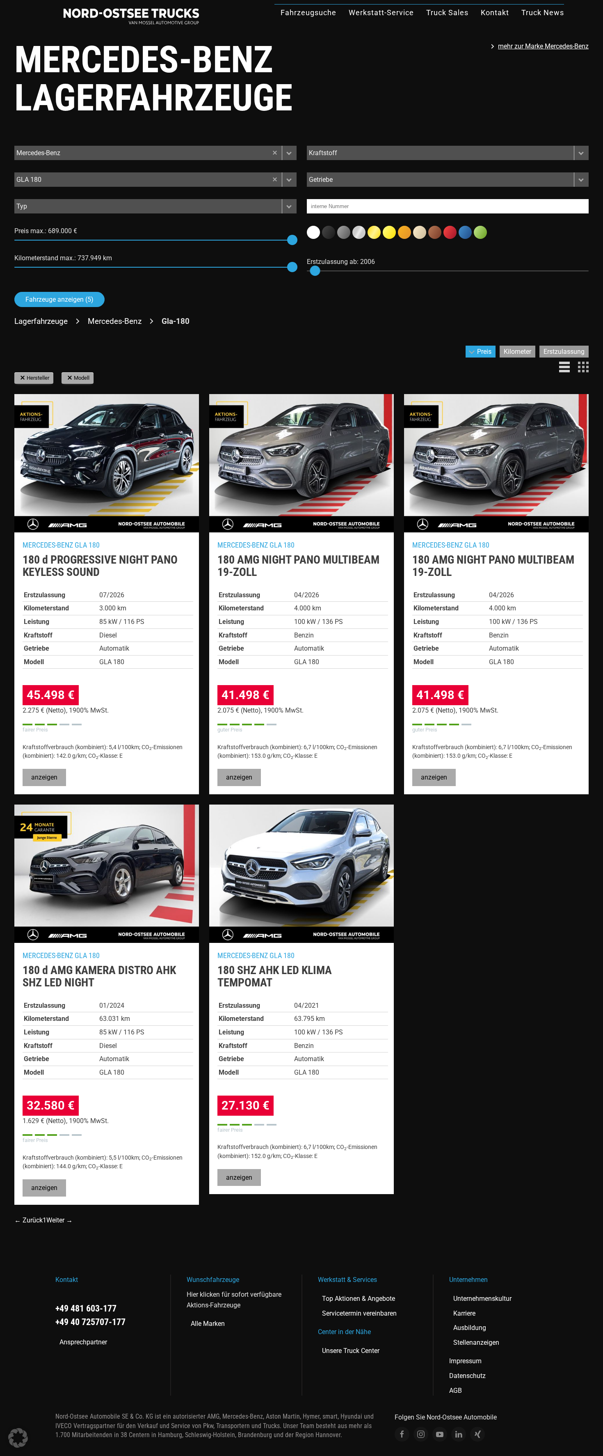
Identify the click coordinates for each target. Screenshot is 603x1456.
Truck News (542, 12)
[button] (289, 153)
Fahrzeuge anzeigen (59, 299)
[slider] (292, 240)
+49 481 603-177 (85, 1308)
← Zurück (28, 1220)
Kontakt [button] (495, 12)
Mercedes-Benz (115, 321)
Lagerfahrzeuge (41, 321)
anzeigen (44, 777)
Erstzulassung (564, 351)
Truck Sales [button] (447, 12)
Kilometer (517, 351)
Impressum (465, 1361)
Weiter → (59, 1220)
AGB (455, 1390)
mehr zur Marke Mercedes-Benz (543, 46)
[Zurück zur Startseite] (131, 16)
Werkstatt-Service (381, 12)
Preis (484, 351)
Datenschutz (467, 1376)
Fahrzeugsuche (308, 12)
